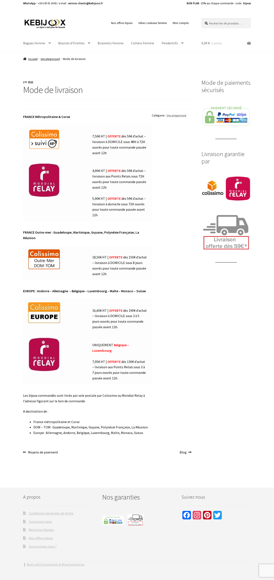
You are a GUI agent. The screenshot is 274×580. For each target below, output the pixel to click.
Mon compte (181, 23)
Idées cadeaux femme (152, 23)
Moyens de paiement (43, 452)
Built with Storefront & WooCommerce (55, 564)
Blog (185, 452)
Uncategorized (50, 59)
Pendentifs (170, 43)
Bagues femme (34, 43)
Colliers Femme (142, 43)
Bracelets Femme (111, 43)
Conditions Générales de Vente (51, 513)
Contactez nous (40, 521)
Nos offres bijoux (122, 23)
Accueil (32, 59)
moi (30, 82)
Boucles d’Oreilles (71, 43)
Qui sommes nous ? (43, 546)
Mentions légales (41, 530)
